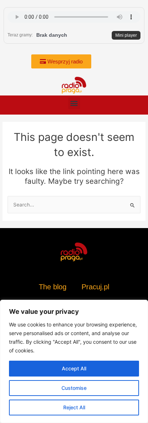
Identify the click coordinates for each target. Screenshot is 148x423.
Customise (74, 388)
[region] (74, 361)
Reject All (74, 407)
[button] (74, 103)
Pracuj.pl (95, 287)
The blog (54, 287)
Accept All (74, 368)
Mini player (126, 35)
